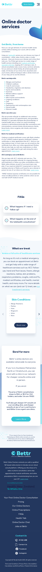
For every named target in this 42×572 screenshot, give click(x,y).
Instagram (23, 553)
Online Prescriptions (21, 510)
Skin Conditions (21, 299)
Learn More (21, 419)
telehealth (11, 55)
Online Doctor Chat (21, 522)
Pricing (21, 501)
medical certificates (28, 63)
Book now (21, 325)
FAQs (21, 514)
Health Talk (21, 518)
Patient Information (31, 566)
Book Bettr (28, 4)
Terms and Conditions (11, 564)
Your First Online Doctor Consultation (21, 497)
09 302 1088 (23, 540)
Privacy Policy (23, 564)
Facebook (22, 549)
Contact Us (23, 544)
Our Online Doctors (21, 506)
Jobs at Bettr (21, 526)
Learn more (6, 130)
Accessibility (32, 564)
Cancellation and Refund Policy (14, 566)
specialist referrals (8, 65)
